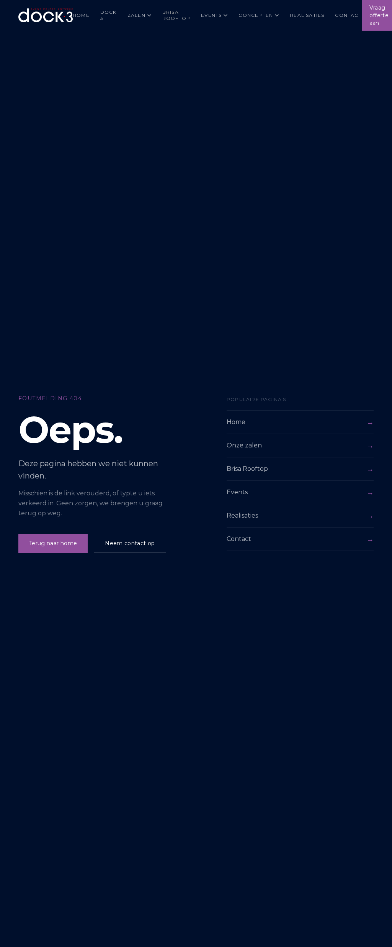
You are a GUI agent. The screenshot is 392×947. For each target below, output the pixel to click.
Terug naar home (53, 543)
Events (211, 15)
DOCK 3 (108, 15)
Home (81, 15)
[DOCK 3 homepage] (45, 15)
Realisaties (307, 15)
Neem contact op (130, 543)
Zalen (136, 15)
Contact (348, 15)
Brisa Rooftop (176, 15)
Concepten (255, 15)
